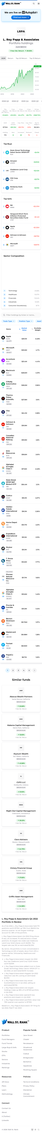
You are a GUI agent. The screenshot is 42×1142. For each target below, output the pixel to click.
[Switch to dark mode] (38, 1129)
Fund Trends (7, 1043)
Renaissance (28, 1043)
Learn (4, 1090)
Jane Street (28, 1035)
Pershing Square (30, 1070)
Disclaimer (27, 1090)
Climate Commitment (28, 1095)
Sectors (5, 1060)
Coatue (26, 1054)
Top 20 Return (21, 58)
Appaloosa (27, 1066)
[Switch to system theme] (32, 1129)
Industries (6, 1064)
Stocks (4, 1051)
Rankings (5, 1068)
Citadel (26, 1039)
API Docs (5, 1082)
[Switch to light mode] (35, 1129)
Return (10, 58)
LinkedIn (5, 1120)
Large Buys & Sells (9, 1047)
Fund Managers (8, 1039)
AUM (3, 58)
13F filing (34, 1006)
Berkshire (27, 1062)
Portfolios (6, 1035)
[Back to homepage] (11, 3)
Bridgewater (28, 1058)
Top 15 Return (35, 58)
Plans (4, 1086)
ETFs (3, 1055)
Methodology (7, 1094)
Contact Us (6, 1108)
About (4, 1112)
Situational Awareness (27, 1048)
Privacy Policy (28, 1086)
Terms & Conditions (31, 1082)
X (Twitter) (6, 1116)
